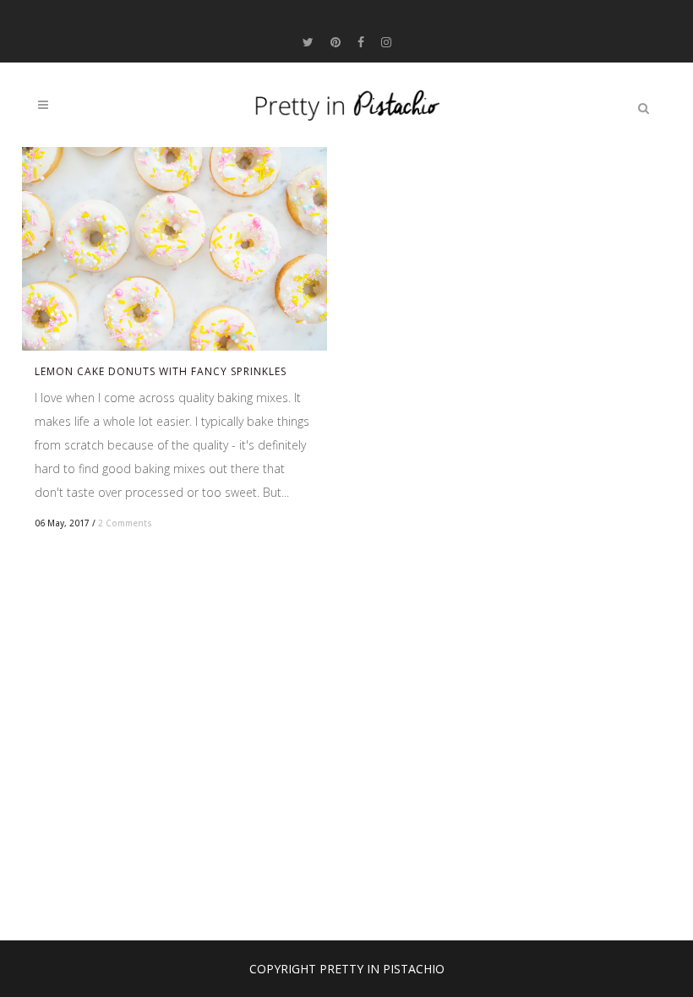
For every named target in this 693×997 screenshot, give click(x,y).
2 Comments (125, 523)
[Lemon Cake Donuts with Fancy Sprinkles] (174, 249)
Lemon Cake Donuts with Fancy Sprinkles (160, 371)
